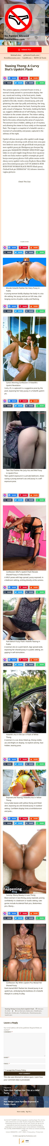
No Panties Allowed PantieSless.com (16, 37)
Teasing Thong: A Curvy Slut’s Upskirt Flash (19, 1009)
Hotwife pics (38, 1011)
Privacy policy (31, 1132)
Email (7, 1064)
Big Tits (28, 1112)
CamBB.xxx (27, 58)
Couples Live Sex (24, 241)
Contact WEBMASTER (11, 1132)
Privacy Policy (20, 1070)
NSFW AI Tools (40, 58)
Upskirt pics (8, 1015)
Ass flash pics (21, 1011)
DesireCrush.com (32, 55)
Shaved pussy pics (35, 1013)
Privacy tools (39, 1132)
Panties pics (15, 1013)
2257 (20, 1132)
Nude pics (8, 1013)
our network (36, 1128)
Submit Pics (26, 49)
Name (6, 1057)
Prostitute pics (24, 1013)
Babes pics (29, 1011)
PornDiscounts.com (12, 58)
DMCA (24, 1132)
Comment (8, 1032)
